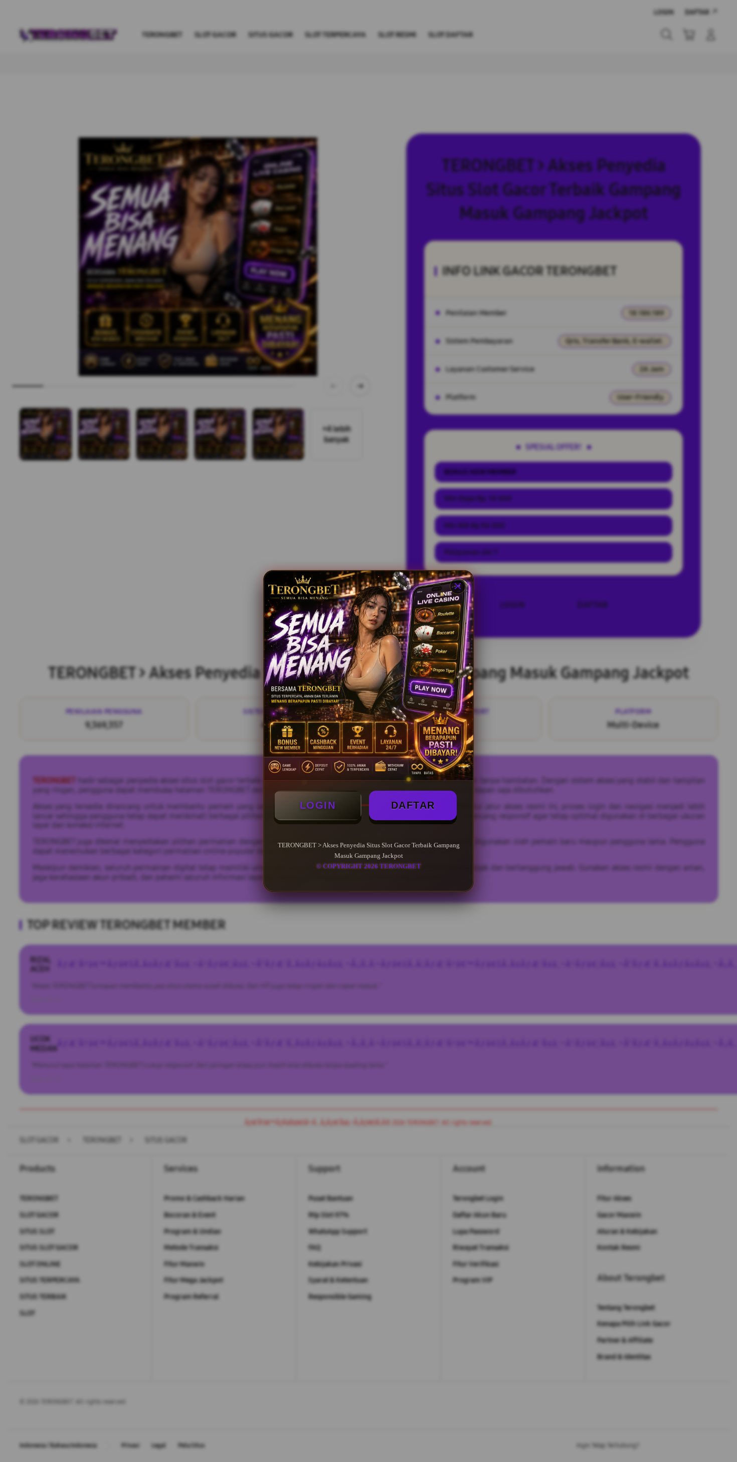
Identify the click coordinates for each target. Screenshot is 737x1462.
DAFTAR (413, 805)
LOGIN (318, 805)
